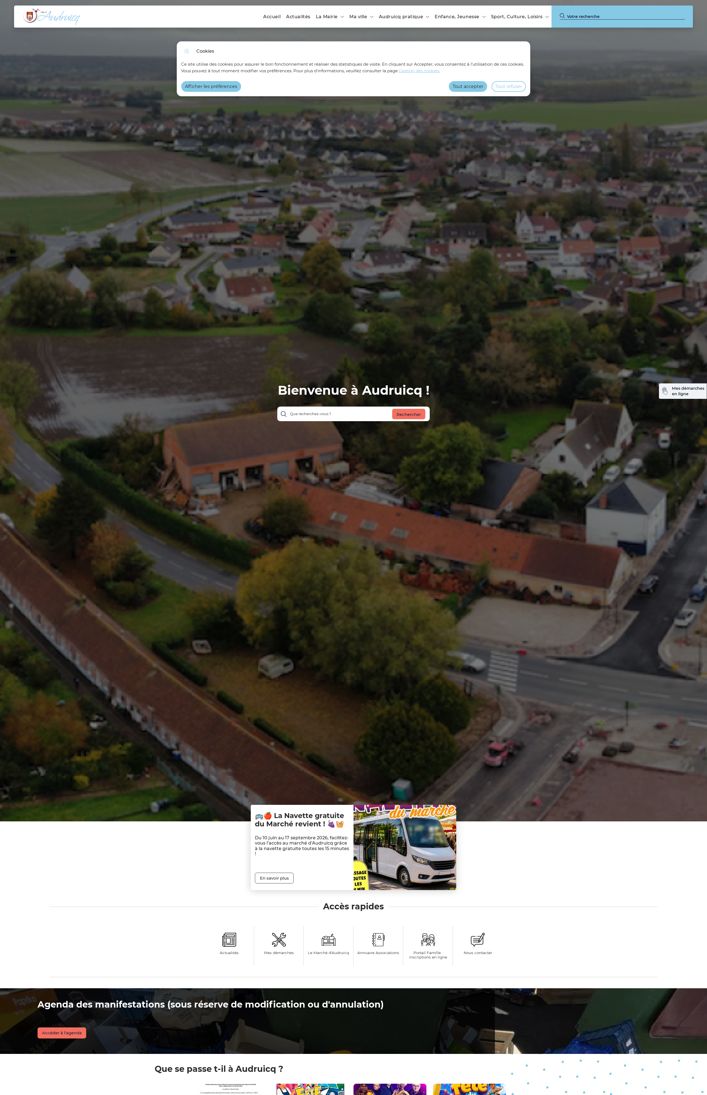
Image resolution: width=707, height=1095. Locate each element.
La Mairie (327, 16)
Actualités (298, 16)
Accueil (272, 16)
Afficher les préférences (211, 86)
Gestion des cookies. (419, 70)
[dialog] (353, 68)
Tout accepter (468, 86)
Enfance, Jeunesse (457, 16)
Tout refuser (508, 86)
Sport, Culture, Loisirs (517, 16)
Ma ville (358, 16)
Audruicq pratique (401, 16)
